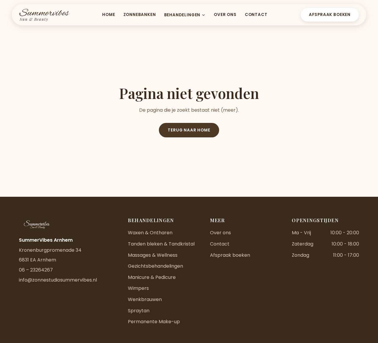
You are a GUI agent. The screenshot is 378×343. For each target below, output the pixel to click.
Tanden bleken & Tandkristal (161, 243)
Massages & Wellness (152, 255)
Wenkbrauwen (145, 299)
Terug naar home (189, 130)
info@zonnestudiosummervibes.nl (58, 280)
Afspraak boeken (330, 14)
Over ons (225, 14)
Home (108, 14)
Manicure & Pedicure (152, 277)
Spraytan (138, 310)
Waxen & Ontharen (150, 232)
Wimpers (138, 288)
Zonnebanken (139, 14)
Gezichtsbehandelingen (155, 266)
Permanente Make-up (154, 321)
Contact (256, 14)
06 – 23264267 (36, 269)
